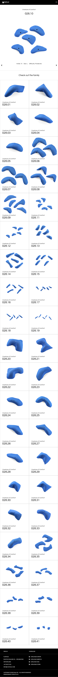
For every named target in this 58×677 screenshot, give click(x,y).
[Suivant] (15, 65)
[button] (32, 651)
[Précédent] (43, 65)
